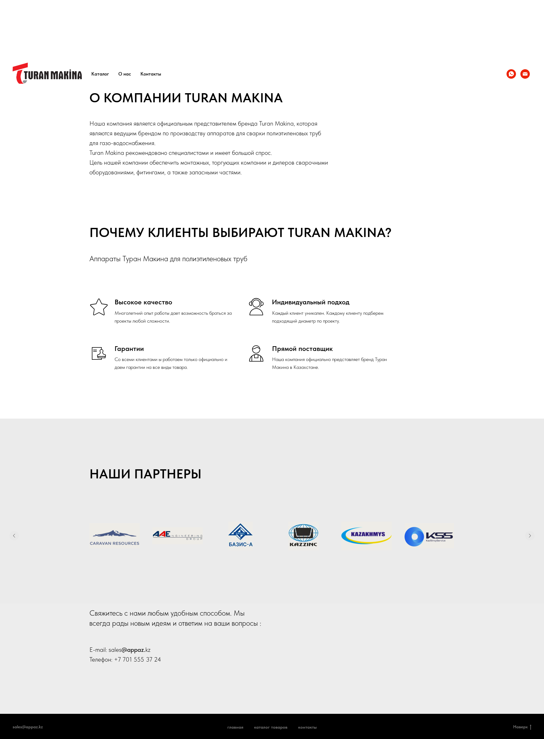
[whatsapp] (511, 74)
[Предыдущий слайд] (14, 535)
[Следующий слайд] (530, 535)
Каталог (100, 74)
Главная (235, 727)
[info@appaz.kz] (525, 74)
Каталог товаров (270, 727)
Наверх (520, 726)
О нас (124, 74)
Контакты (150, 74)
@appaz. (133, 649)
